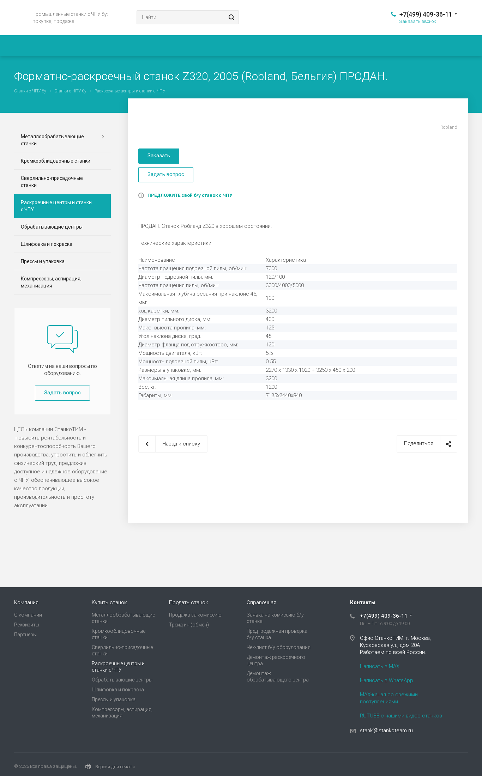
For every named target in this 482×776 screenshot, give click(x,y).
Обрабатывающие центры (52, 227)
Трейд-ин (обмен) (189, 625)
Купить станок (109, 602)
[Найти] (230, 17)
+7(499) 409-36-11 (425, 14)
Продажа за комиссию (195, 615)
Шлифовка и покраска (46, 244)
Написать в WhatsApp (386, 680)
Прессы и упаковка (43, 261)
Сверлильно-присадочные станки (52, 181)
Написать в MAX (379, 666)
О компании (28, 615)
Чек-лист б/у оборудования (279, 647)
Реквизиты (26, 625)
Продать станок (188, 602)
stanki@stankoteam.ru (386, 730)
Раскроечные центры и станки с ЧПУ (56, 206)
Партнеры (25, 634)
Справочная (261, 602)
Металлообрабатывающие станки (52, 140)
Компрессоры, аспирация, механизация (51, 282)
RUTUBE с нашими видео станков (401, 716)
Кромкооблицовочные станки (55, 161)
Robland (448, 127)
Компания (26, 602)
